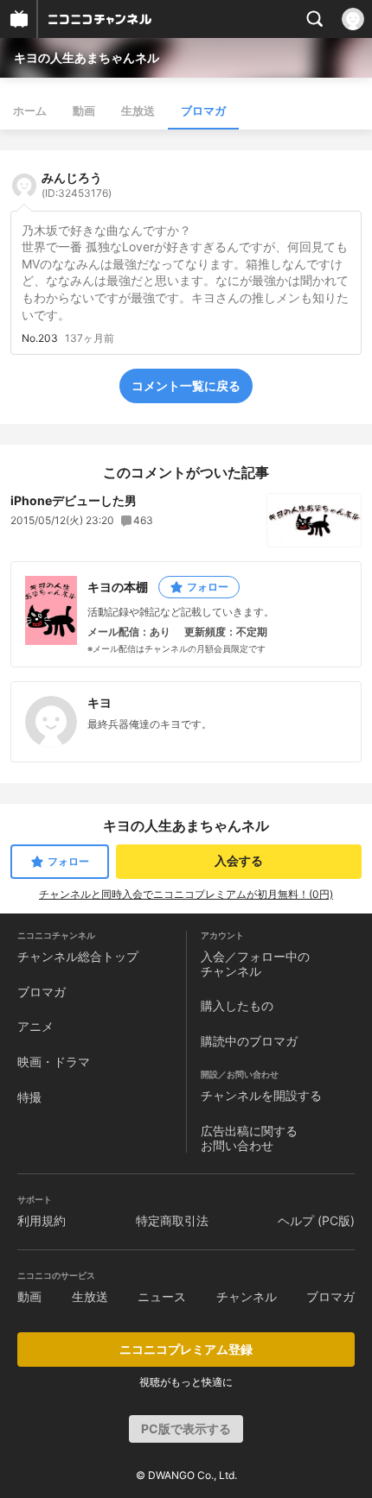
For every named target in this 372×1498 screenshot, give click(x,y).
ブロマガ (203, 110)
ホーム (30, 110)
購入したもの (237, 1005)
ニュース (162, 1296)
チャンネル (246, 1296)
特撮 (29, 1097)
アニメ (35, 1026)
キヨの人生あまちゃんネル (86, 57)
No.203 (40, 338)
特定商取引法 (172, 1220)
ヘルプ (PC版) (316, 1220)
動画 (84, 110)
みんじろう (77, 184)
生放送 (138, 110)
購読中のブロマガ (249, 1040)
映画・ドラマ (53, 1061)
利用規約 (41, 1220)
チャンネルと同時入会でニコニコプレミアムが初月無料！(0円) (186, 894)
